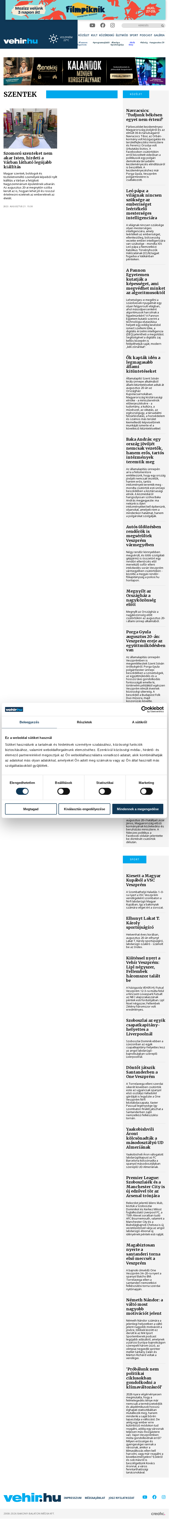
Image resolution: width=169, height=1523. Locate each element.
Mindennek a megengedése (138, 809)
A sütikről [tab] (139, 722)
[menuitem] (83, 35)
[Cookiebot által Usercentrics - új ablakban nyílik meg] (144, 709)
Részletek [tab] (84, 722)
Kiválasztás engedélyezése (84, 809)
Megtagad (30, 809)
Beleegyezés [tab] (29, 722)
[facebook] (102, 25)
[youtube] (92, 25)
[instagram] (112, 25)
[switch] (63, 791)
